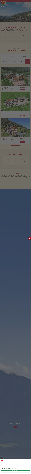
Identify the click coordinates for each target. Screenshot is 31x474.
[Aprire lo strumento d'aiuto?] (29, 238)
